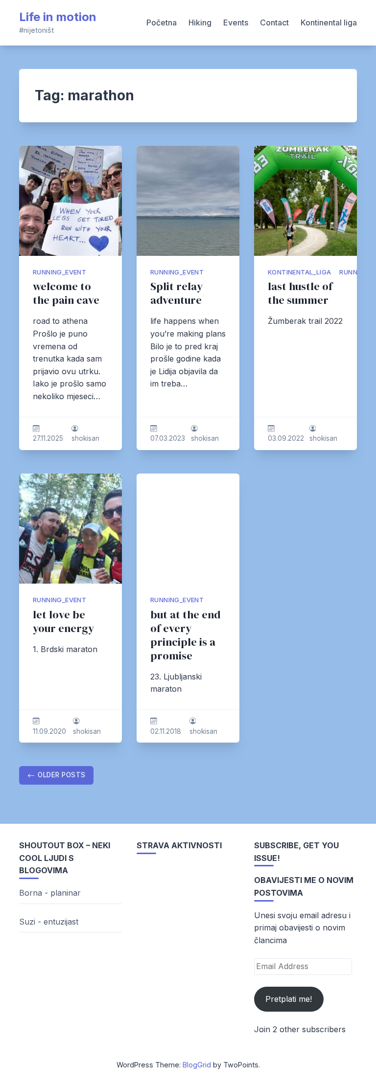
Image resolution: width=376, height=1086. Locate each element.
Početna (161, 22)
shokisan (85, 438)
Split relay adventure (176, 293)
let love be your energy (63, 621)
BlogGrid (197, 1065)
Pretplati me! (288, 999)
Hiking (200, 22)
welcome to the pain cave (66, 293)
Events (235, 22)
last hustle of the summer (300, 293)
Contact (274, 22)
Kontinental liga (329, 22)
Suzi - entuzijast (48, 922)
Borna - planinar (50, 893)
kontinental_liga (299, 272)
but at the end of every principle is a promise (185, 635)
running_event (59, 272)
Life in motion (57, 17)
